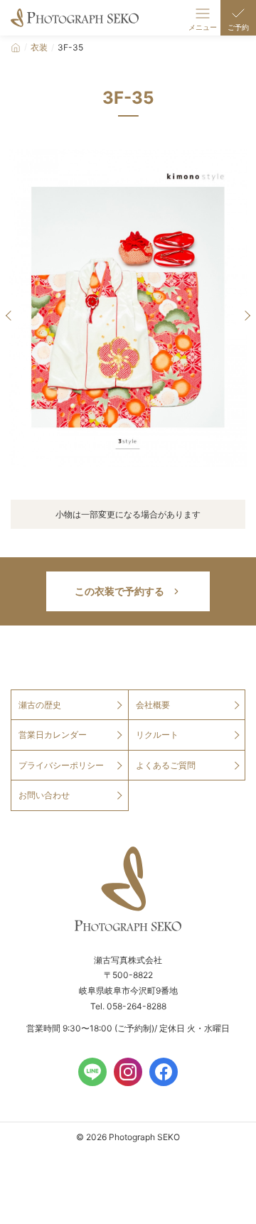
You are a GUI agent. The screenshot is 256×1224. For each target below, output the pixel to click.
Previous (10, 315)
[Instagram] (128, 1072)
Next (245, 315)
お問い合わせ (44, 795)
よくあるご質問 (166, 765)
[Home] (16, 48)
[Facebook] (163, 1072)
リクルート (157, 734)
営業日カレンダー (52, 734)
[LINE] (92, 1072)
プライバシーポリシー (61, 765)
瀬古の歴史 (39, 704)
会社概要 (153, 704)
